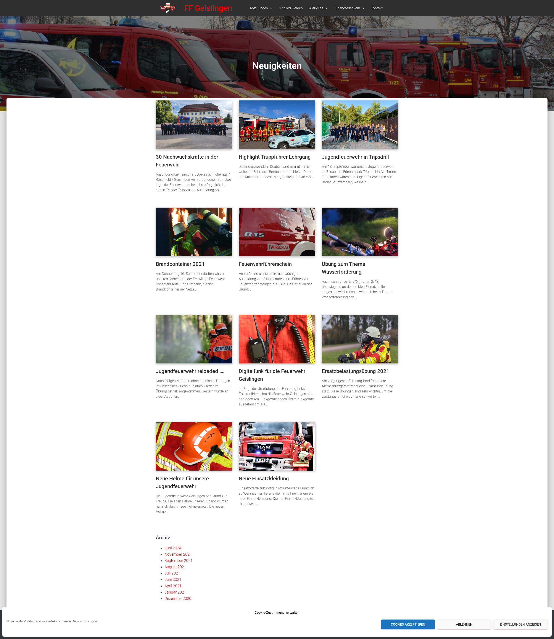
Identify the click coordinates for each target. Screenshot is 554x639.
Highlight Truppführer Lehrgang (275, 157)
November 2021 (178, 554)
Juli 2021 (172, 573)
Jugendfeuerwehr (347, 8)
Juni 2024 (172, 548)
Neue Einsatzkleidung (264, 479)
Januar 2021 (175, 592)
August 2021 (175, 567)
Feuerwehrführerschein (265, 264)
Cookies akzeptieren (408, 624)
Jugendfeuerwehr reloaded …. (190, 371)
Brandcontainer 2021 (180, 264)
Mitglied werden (291, 8)
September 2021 (178, 560)
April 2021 (173, 586)
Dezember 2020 (177, 598)
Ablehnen (464, 624)
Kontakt (377, 8)
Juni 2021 (172, 579)
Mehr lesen (163, 198)
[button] (260, 8)
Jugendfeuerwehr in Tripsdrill (355, 157)
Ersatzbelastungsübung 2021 (355, 371)
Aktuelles (316, 8)
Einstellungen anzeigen (520, 624)
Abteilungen (259, 8)
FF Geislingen (208, 8)
